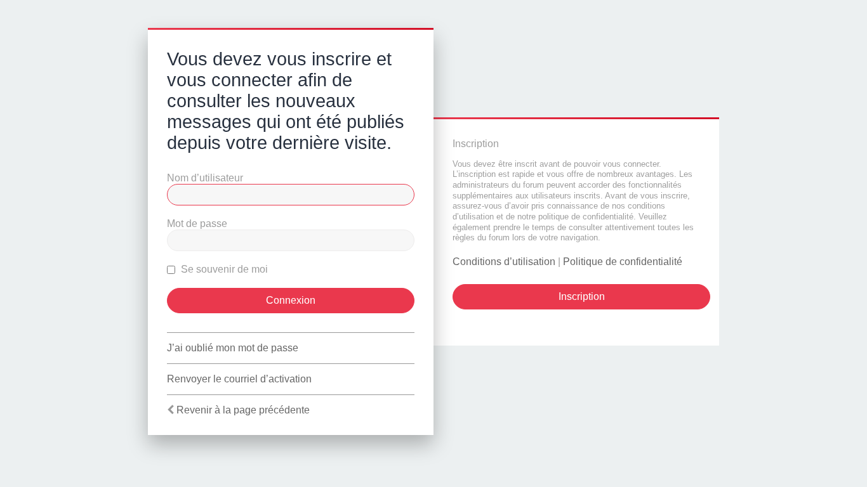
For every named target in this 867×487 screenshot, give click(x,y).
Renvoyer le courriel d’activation (239, 378)
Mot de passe (197, 223)
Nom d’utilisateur (205, 177)
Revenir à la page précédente (243, 410)
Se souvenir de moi (223, 269)
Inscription (582, 296)
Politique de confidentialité (622, 261)
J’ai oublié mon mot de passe (232, 347)
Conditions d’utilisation (504, 261)
